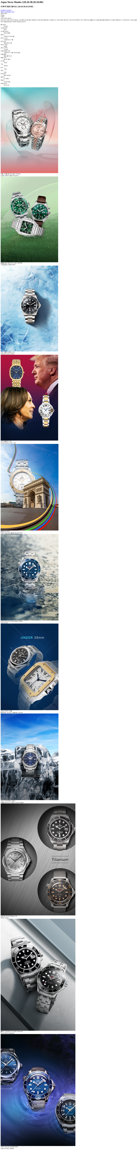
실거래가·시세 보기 (6, 10)
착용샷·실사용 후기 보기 (7, 12)
